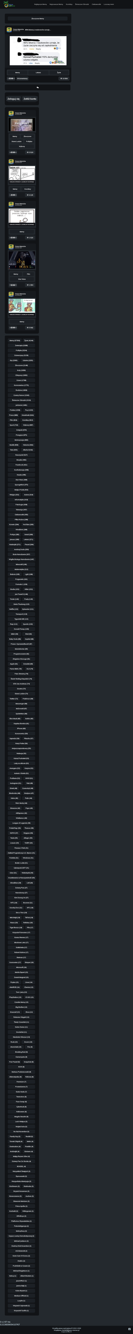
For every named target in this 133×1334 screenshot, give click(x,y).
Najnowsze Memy (56, 4)
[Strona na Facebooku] (129, 1329)
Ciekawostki (96, 4)
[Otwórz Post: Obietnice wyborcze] (22, 130)
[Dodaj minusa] (12, 78)
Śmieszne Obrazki (82, 4)
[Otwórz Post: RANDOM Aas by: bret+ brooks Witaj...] (22, 183)
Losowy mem (109, 4)
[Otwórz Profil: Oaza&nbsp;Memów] (9, 29)
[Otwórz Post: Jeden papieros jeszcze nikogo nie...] (22, 226)
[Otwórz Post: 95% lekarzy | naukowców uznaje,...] (38, 65)
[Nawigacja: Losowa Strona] (38, 87)
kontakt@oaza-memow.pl (70, 1330)
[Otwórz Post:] (22, 268)
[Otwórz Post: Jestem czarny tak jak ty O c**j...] (22, 316)
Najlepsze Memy (40, 4)
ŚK (71, 1331)
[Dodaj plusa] (10, 78)
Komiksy (69, 4)
